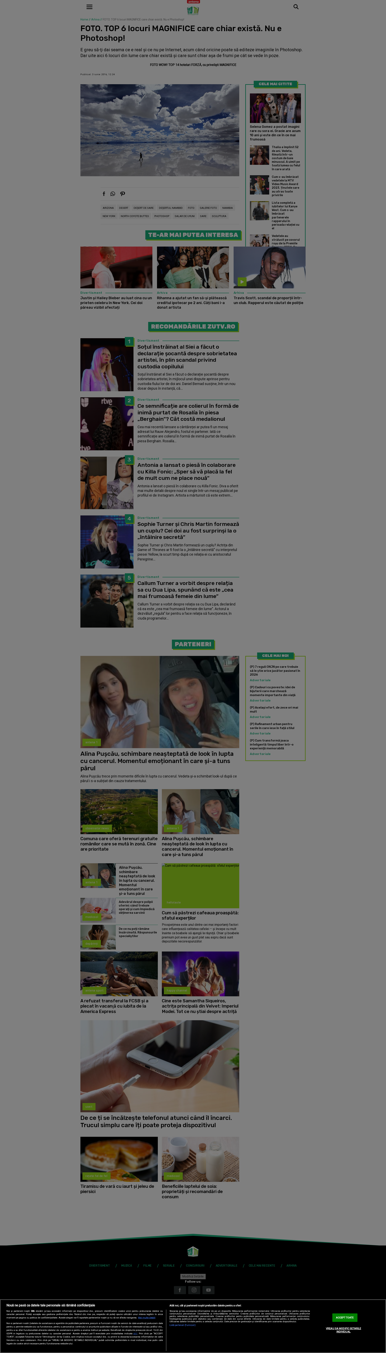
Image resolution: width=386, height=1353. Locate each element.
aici (135, 1333)
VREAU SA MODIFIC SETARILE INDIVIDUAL (343, 1330)
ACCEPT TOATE (345, 1317)
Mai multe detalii (146, 1317)
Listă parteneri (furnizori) (182, 1325)
